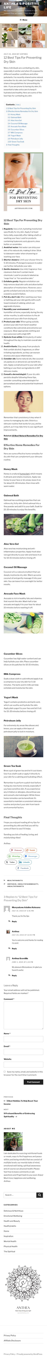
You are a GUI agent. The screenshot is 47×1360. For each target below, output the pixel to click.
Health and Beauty (12, 1221)
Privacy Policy (10, 1335)
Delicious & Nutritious (13, 1211)
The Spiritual (9, 1251)
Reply (14, 921)
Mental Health (10, 1241)
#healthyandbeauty (28, 884)
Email (7, 1046)
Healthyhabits (15, 880)
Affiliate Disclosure (12, 1340)
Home (6, 1231)
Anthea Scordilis (20, 958)
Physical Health (10, 1246)
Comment (9, 999)
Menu (24, 20)
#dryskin (12, 884)
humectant (25, 474)
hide (17, 105)
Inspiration (8, 1236)
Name (7, 1033)
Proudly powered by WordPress (29, 1354)
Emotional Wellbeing (13, 1216)
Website (7, 1059)
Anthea (24, 54)
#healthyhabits (15, 886)
